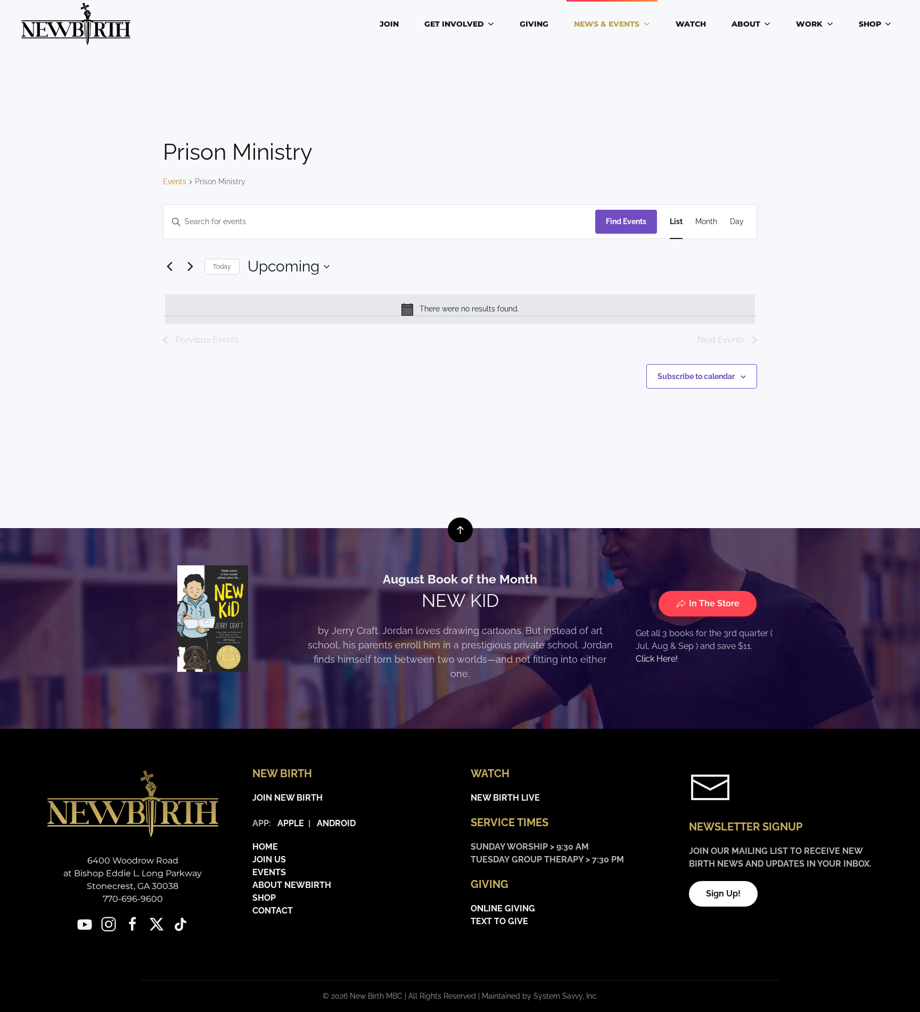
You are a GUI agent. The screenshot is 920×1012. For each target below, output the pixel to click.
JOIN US (269, 859)
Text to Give (499, 921)
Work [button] (809, 24)
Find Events (626, 221)
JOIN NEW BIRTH (287, 798)
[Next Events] (190, 266)
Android (336, 823)
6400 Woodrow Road (132, 860)
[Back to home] (77, 24)
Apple (288, 823)
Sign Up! (723, 893)
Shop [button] (870, 24)
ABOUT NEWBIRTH (291, 885)
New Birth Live (505, 798)
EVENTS (269, 872)
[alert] (460, 309)
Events (174, 181)
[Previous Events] (169, 266)
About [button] (746, 24)
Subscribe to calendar (696, 376)
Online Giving (503, 908)
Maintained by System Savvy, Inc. (540, 996)
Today (222, 266)
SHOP (264, 898)
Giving (534, 24)
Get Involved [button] (454, 24)
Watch (691, 24)
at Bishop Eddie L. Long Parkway (132, 873)
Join (389, 24)
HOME (265, 847)
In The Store (714, 603)
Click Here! (657, 659)
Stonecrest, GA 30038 (132, 886)
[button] (460, 529)
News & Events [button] (606, 24)
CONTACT (272, 911)
